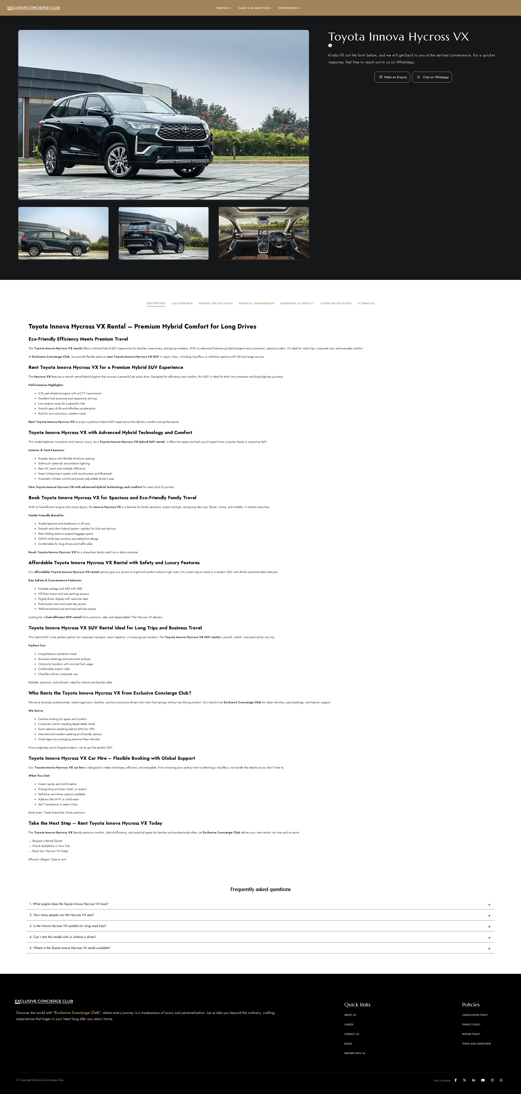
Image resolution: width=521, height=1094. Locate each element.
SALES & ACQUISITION (254, 8)
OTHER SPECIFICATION (336, 303)
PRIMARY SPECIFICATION (216, 303)
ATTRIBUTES (366, 303)
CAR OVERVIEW (182, 303)
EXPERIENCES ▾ (289, 8)
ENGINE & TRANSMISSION (257, 303)
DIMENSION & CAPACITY (297, 303)
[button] (436, 77)
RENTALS (223, 8)
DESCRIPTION (156, 303)
